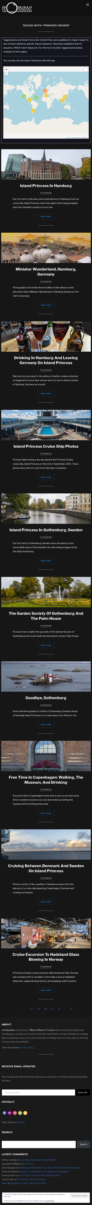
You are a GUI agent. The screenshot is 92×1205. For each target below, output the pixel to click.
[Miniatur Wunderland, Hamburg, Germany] (46, 247)
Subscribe (82, 1092)
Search (83, 1144)
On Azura (28, 1163)
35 (71, 1008)
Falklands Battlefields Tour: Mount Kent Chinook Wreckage (50, 1167)
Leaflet (67, 138)
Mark (4, 1183)
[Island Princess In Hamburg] (46, 164)
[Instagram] (14, 1113)
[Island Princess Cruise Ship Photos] (46, 425)
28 (38, 1008)
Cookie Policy (50, 1201)
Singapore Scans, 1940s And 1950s (28, 1183)
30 (52, 1008)
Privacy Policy (27, 1047)
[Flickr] (9, 1113)
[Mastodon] (4, 1113)
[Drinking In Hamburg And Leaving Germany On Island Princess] (46, 336)
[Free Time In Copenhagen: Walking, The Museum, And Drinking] (46, 756)
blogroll (20, 1122)
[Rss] (25, 1113)
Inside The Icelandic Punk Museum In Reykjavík (45, 1171)
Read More (46, 217)
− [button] (6, 73)
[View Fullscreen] (85, 69)
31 (59, 1008)
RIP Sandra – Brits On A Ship (31, 1179)
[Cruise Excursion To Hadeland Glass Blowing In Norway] (46, 933)
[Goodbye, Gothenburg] (46, 676)
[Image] (20, 1113)
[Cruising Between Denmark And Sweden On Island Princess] (46, 844)
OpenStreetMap (76, 138)
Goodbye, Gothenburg (46, 697)
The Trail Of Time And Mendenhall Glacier (40, 1175)
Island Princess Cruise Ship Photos (46, 446)
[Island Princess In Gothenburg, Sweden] (46, 508)
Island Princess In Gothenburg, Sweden (46, 530)
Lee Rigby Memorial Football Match (38, 1160)
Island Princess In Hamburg (46, 185)
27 (31, 1008)
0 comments (46, 193)
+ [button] (6, 69)
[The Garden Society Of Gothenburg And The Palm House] (46, 592)
